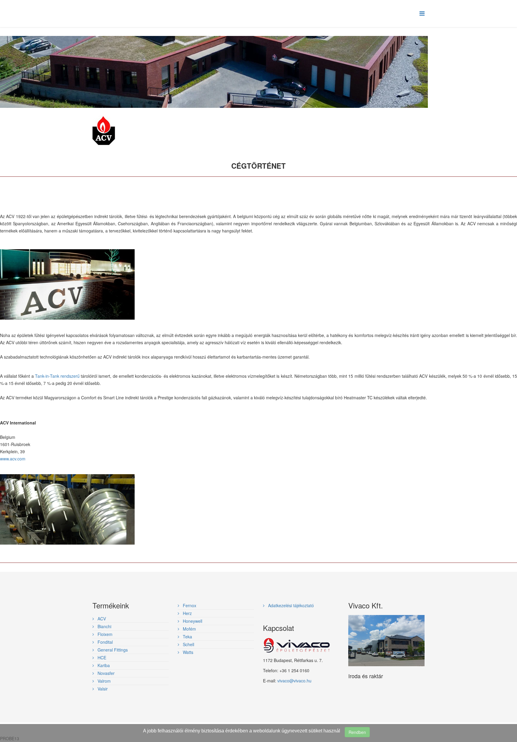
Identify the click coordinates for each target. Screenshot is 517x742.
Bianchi (103, 626)
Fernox (189, 605)
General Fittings (112, 650)
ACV (101, 619)
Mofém (189, 629)
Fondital (104, 642)
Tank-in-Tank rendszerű (57, 376)
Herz (187, 613)
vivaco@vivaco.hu (294, 681)
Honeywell (192, 621)
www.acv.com (12, 459)
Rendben (357, 732)
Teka (187, 637)
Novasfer (105, 673)
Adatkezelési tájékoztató (290, 605)
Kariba (103, 665)
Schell (188, 644)
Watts (187, 652)
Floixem (104, 634)
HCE (101, 658)
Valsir (102, 689)
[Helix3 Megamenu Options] (422, 13)
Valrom (103, 681)
